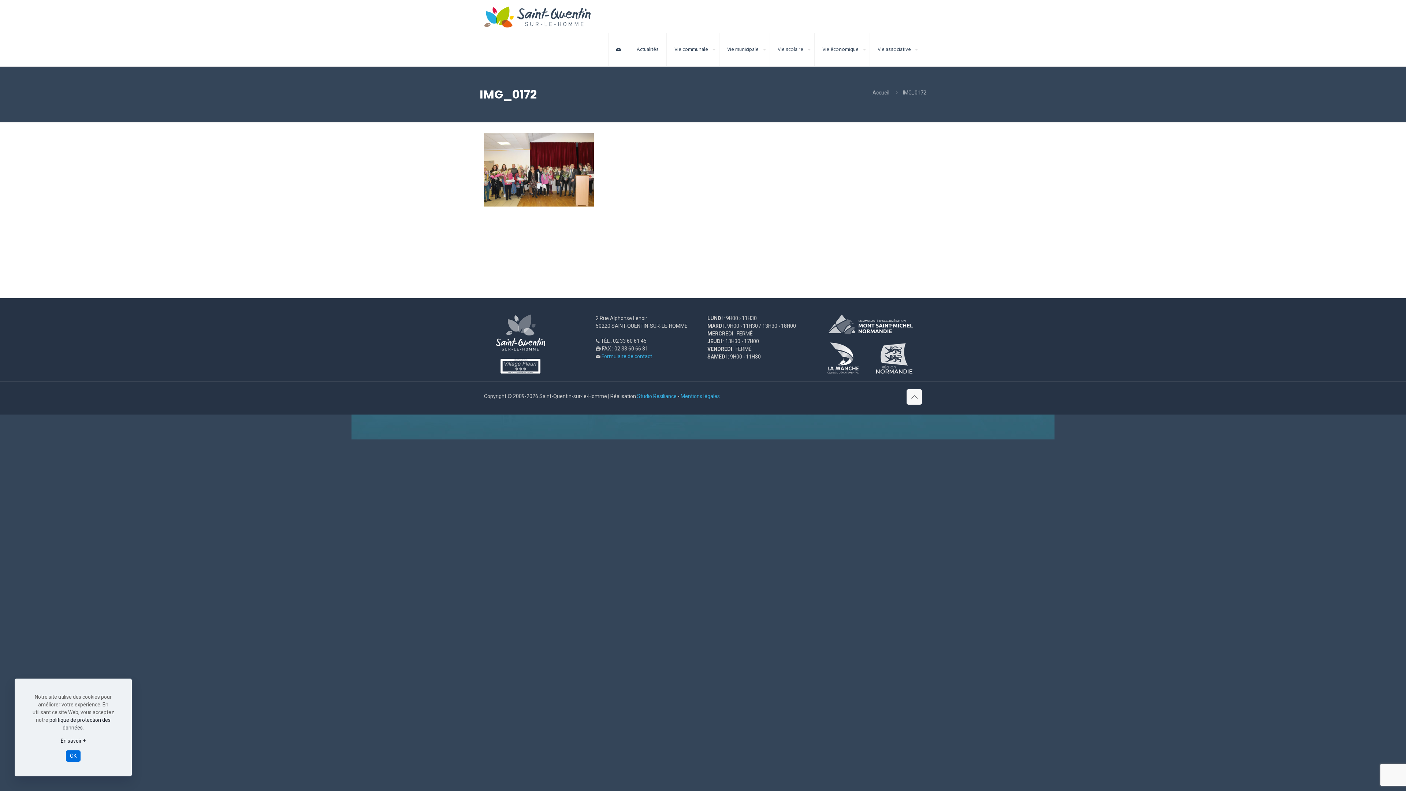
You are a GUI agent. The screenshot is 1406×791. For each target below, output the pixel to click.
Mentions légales (700, 396)
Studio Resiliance (657, 396)
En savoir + (73, 741)
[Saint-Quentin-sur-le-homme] (542, 16)
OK (73, 756)
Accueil (881, 93)
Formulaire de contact (627, 356)
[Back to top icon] (914, 397)
